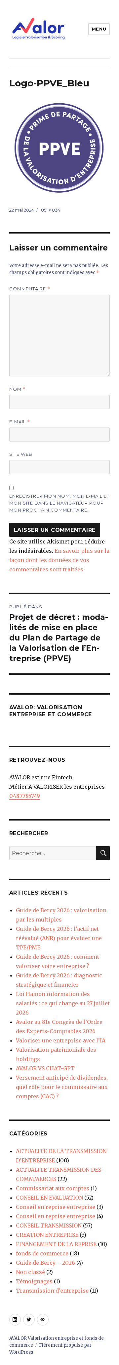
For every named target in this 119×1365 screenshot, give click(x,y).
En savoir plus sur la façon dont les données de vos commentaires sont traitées (59, 560)
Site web (20, 454)
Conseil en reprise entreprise (55, 1207)
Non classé (30, 1272)
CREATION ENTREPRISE (47, 1234)
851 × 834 (50, 210)
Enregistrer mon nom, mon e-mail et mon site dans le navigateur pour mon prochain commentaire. (59, 503)
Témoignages (34, 1281)
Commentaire (29, 289)
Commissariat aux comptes (52, 1188)
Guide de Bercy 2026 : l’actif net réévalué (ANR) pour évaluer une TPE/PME (59, 938)
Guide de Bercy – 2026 (45, 1262)
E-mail (19, 422)
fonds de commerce (42, 1253)
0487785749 (24, 796)
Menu (99, 29)
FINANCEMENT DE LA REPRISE (56, 1244)
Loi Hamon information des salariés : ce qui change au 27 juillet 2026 (63, 1003)
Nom (17, 389)
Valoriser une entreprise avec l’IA (60, 1040)
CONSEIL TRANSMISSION (49, 1225)
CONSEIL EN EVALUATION (49, 1197)
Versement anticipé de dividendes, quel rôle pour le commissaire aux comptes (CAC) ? (62, 1087)
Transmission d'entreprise (52, 1290)
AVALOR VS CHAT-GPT (45, 1068)
